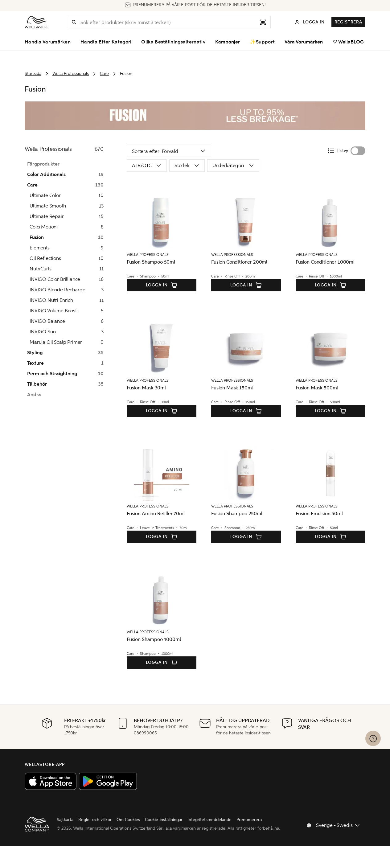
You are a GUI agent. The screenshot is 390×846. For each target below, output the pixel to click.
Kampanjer (227, 42)
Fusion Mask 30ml (146, 388)
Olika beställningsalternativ (173, 42)
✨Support (262, 42)
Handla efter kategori (105, 42)
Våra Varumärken (304, 42)
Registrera (348, 22)
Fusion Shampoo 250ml (236, 513)
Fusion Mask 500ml (317, 388)
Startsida (33, 73)
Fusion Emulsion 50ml (319, 513)
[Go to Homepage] (36, 22)
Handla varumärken (48, 42)
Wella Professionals (70, 73)
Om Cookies (128, 819)
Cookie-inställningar (164, 819)
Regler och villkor (95, 819)
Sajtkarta (65, 819)
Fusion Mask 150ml (232, 388)
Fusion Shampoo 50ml (151, 262)
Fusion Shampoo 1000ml (154, 639)
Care (104, 73)
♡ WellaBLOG (348, 42)
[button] (74, 22)
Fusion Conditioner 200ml (239, 262)
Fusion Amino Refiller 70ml (156, 513)
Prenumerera (249, 819)
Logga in (157, 285)
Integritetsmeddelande (209, 819)
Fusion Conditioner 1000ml (325, 262)
